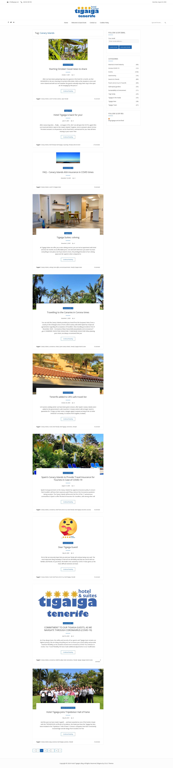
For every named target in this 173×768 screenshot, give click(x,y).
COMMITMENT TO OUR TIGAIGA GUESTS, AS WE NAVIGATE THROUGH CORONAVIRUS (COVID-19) (68, 629)
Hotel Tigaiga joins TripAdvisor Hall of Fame (68, 711)
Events (110, 72)
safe (63, 99)
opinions (66, 742)
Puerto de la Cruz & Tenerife (117, 83)
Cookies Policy (104, 22)
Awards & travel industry (68, 708)
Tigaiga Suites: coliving (68, 237)
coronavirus (52, 346)
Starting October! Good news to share (68, 68)
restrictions (69, 427)
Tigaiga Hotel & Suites (80, 346)
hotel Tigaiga (59, 145)
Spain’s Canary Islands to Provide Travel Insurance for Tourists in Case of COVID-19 (68, 478)
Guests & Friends (68, 543)
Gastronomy (112, 75)
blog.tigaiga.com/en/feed (116, 120)
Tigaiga (79, 660)
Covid (50, 427)
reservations (70, 660)
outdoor (59, 99)
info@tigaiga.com (14, 2)
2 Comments (97, 145)
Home (66, 22)
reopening (65, 145)
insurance (83, 509)
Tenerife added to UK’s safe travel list (68, 396)
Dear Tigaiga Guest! (68, 547)
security (89, 509)
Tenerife (66, 99)
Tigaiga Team (112, 105)
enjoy (50, 742)
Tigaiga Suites (57, 187)
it (73, 121)
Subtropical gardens (114, 86)
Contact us (93, 22)
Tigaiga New (68, 110)
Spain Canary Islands (64, 346)
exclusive (54, 742)
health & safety (59, 660)
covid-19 (51, 99)
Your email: (111, 38)
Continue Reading (69, 91)
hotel (55, 99)
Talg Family (111, 94)
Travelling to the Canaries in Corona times (68, 312)
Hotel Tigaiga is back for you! (68, 114)
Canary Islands (45, 99)
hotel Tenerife (52, 145)
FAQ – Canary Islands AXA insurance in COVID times (68, 172)
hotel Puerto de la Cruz (61, 509)
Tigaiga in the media (114, 98)
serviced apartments (65, 267)
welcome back (76, 145)
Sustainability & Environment (117, 90)
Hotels (57, 346)
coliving (51, 267)
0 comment (97, 99)
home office (56, 267)
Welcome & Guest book (79, 22)
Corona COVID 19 (68, 65)
